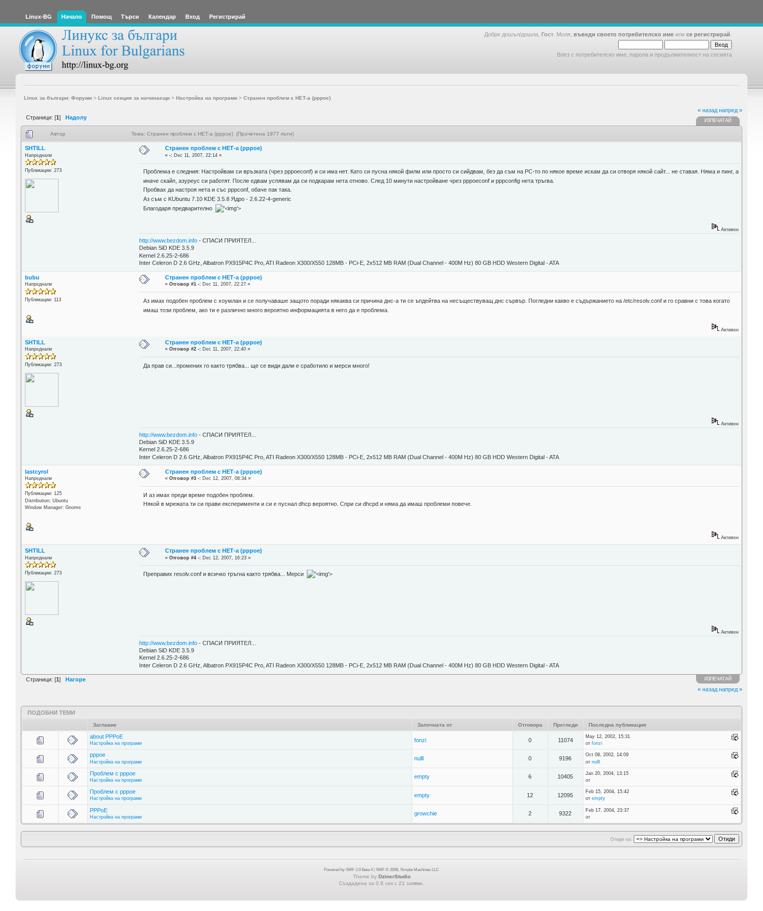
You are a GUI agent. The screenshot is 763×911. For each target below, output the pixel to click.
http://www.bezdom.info (168, 240)
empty (422, 776)
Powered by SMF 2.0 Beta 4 (348, 869)
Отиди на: (621, 839)
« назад (707, 110)
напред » (730, 110)
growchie (425, 813)
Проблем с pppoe (112, 773)
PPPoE (98, 810)
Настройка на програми (116, 743)
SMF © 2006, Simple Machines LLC (407, 869)
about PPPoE (106, 736)
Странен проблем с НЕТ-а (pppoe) (213, 148)
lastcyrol (36, 471)
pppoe (97, 755)
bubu (32, 277)
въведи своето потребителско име (624, 34)
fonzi (420, 740)
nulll (419, 758)
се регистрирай (708, 34)
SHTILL (35, 148)
